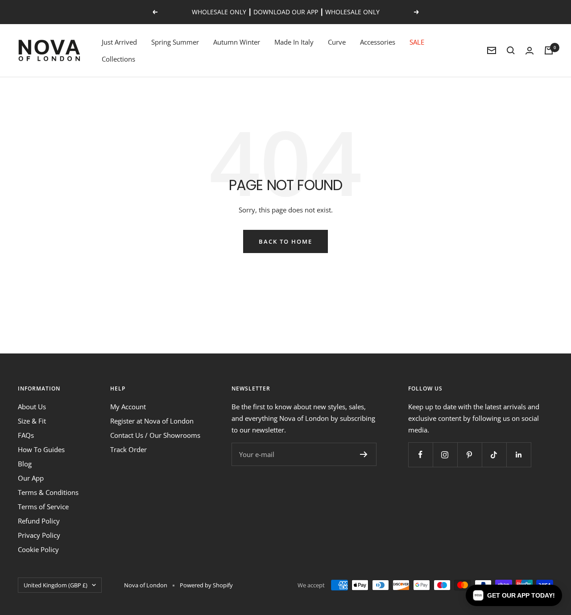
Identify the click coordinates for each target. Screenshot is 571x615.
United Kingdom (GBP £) (55, 585)
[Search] (511, 50)
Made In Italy (294, 41)
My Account (128, 406)
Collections (118, 58)
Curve (337, 41)
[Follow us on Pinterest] (469, 454)
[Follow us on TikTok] (494, 454)
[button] (514, 595)
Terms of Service (43, 506)
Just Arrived (119, 41)
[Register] (364, 454)
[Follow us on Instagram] (445, 454)
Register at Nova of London (152, 420)
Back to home (285, 241)
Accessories (377, 41)
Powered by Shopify (206, 585)
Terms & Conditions (48, 492)
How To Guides (41, 449)
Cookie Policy (38, 549)
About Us (32, 406)
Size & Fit (32, 420)
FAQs (26, 435)
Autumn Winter (236, 41)
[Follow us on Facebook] (420, 454)
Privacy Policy (39, 535)
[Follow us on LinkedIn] (518, 454)
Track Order (128, 449)
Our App (31, 478)
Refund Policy (39, 520)
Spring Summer (175, 41)
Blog (25, 463)
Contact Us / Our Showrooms (155, 435)
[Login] (529, 50)
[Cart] (548, 50)
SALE (417, 41)
